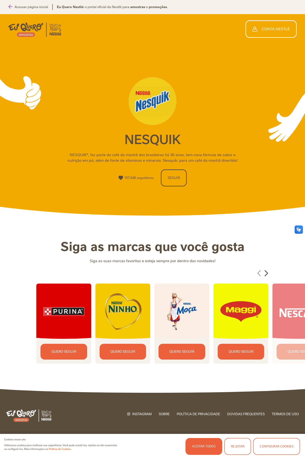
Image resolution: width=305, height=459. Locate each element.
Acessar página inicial (31, 7)
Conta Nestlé (276, 29)
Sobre (164, 414)
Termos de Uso (285, 414)
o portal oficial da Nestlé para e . (112, 7)
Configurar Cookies (276, 446)
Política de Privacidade (198, 414)
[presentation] (259, 273)
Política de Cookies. (60, 449)
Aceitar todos (204, 446)
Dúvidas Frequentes (246, 414)
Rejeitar (237, 446)
